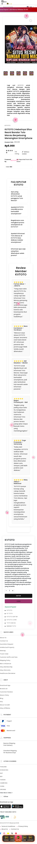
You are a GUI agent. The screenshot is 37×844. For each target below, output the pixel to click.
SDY (1, 776)
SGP (1, 773)
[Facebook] (1, 834)
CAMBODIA (3, 783)
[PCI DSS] (4, 817)
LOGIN (18, 601)
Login (12, 840)
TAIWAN (2, 780)
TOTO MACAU (11, 623)
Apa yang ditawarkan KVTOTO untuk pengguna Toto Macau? (17, 196)
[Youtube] (9, 834)
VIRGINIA (3, 789)
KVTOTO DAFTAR (12, 617)
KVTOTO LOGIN (12, 620)
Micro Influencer (5, 664)
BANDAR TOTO (11, 626)
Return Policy (4, 695)
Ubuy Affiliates (5, 708)
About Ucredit (5, 705)
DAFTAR (18, 596)
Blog (1, 698)
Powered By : (8, 160)
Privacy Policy (23, 826)
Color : (9, 167)
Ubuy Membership (6, 667)
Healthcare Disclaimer (7, 673)
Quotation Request (6, 644)
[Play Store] (17, 807)
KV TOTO (10, 613)
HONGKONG (4, 770)
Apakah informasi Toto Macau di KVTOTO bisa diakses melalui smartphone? (18, 238)
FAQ (1, 702)
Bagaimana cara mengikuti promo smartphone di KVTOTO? (17, 223)
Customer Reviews (6, 692)
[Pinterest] (17, 834)
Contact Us (4, 641)
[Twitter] (13, 834)
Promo (6, 840)
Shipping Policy (5, 660)
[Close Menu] (2, 4)
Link (24, 840)
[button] (30, 20)
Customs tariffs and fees (8, 657)
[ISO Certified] (13, 817)
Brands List (3, 689)
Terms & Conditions (8, 826)
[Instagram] (5, 834)
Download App (5, 685)
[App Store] (5, 807)
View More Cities (6, 793)
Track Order (4, 654)
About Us (3, 638)
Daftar (18, 840)
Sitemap (3, 651)
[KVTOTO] (9, 4)
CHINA (2, 786)
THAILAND (3, 767)
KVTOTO (21, 85)
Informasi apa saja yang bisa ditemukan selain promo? (18, 252)
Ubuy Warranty (5, 670)
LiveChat (30, 840)
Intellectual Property (7, 647)
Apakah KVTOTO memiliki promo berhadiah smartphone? (17, 210)
